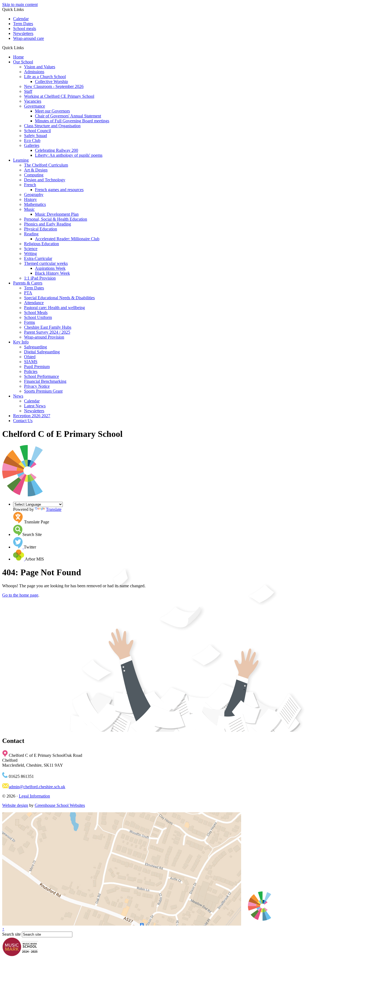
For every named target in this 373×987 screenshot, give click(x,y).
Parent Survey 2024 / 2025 (47, 332)
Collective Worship (51, 81)
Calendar (21, 18)
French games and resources (59, 189)
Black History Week (52, 273)
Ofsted (29, 356)
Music (29, 209)
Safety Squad (35, 135)
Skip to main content (20, 4)
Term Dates (23, 23)
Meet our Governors (52, 111)
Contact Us (22, 420)
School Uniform (38, 317)
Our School (23, 62)
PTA (28, 293)
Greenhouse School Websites (60, 805)
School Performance (41, 376)
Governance (34, 106)
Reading (31, 234)
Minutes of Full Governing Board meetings (72, 120)
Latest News (35, 406)
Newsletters (23, 33)
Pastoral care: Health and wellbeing (54, 307)
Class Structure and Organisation (52, 125)
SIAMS (30, 361)
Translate (53, 509)
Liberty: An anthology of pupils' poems (68, 155)
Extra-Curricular (38, 258)
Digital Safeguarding (42, 351)
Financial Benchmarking (45, 381)
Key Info (21, 342)
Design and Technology (44, 179)
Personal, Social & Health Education (55, 219)
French (30, 184)
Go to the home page (20, 595)
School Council (37, 130)
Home (18, 57)
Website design (15, 805)
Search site (11, 934)
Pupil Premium (37, 366)
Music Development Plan (57, 214)
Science (30, 248)
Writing (30, 253)
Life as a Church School (45, 76)
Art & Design (36, 170)
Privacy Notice (37, 386)
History (30, 199)
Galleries (31, 145)
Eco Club (32, 140)
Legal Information (34, 796)
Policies (30, 371)
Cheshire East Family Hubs (47, 327)
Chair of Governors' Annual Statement (68, 116)
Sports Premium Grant (43, 391)
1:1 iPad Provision (40, 278)
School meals (24, 28)
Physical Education (40, 229)
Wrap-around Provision (44, 337)
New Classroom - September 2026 (54, 86)
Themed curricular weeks (46, 263)
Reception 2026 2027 (31, 415)
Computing (33, 175)
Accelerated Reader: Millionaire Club (67, 238)
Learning (21, 160)
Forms (29, 322)
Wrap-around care (28, 38)
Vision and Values (39, 66)
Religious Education (41, 243)
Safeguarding (35, 347)
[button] (26, 47)
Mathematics (35, 204)
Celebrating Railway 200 (56, 150)
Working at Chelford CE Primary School (59, 96)
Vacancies (32, 101)
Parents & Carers (27, 283)
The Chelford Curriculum (46, 165)
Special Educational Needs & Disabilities (59, 297)
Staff (28, 91)
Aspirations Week (50, 268)
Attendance (34, 302)
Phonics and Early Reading (47, 224)
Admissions (34, 71)
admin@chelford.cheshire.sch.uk (37, 786)
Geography (33, 194)
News (18, 396)
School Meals (36, 312)
